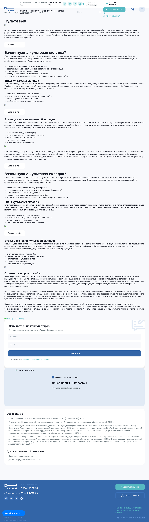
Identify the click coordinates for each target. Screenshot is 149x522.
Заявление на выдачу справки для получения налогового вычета (128, 510)
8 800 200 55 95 (54, 3)
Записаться (114, 9)
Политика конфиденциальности (15, 520)
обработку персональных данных (36, 359)
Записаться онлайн (130, 487)
